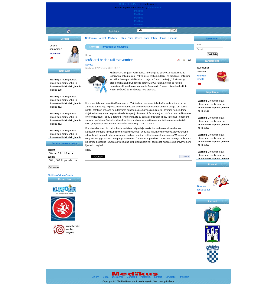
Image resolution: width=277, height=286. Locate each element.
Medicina (113, 38)
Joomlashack (154, 7)
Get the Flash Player (129, 4)
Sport (146, 38)
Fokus (122, 38)
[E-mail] (189, 61)
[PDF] (178, 61)
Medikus (138, 11)
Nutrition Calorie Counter (61, 175)
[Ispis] (183, 61)
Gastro (138, 38)
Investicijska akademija (115, 46)
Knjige (162, 38)
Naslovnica (91, 38)
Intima (154, 38)
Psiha (130, 38)
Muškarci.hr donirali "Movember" (109, 60)
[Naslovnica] (69, 33)
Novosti (102, 38)
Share (186, 156)
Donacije (172, 38)
